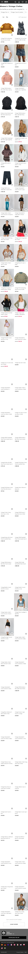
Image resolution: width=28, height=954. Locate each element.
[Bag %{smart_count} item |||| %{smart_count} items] (26, 2)
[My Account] (19, 2)
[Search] (15, 2)
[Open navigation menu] (2, 2)
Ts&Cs (26, 952)
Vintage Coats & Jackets (17, 12)
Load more (14, 924)
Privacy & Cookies (20, 952)
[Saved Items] (22, 2)
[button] (2, 945)
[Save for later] (12, 35)
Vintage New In (5, 12)
